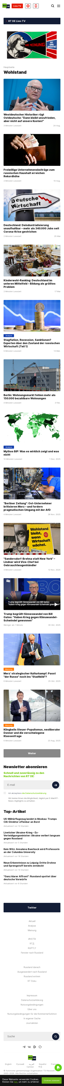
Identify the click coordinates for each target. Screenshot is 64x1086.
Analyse (32, 925)
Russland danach (32, 967)
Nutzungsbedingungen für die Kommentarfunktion (32, 1014)
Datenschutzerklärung (32, 1000)
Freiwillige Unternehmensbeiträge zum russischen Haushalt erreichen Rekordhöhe (29, 173)
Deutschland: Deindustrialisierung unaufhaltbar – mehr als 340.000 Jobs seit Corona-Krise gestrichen (31, 228)
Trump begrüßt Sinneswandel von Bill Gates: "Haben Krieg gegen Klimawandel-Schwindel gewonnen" (30, 617)
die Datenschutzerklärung (34, 793)
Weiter (32, 753)
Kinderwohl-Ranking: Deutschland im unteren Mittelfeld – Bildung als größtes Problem (30, 283)
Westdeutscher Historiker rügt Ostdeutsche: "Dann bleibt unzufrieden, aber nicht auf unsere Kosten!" (30, 117)
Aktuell (32, 921)
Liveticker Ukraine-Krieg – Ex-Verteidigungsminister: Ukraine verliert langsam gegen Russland (32, 835)
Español (42, 1064)
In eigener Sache (32, 1018)
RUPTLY (32, 948)
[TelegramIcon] (24, 1047)
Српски (30, 1067)
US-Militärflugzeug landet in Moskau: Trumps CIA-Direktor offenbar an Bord (30, 820)
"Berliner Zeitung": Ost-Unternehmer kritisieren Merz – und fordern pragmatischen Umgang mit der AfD (28, 506)
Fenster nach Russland (32, 952)
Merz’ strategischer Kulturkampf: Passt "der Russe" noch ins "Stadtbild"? (30, 675)
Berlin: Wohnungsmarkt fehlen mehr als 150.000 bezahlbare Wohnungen (30, 397)
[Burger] (59, 5)
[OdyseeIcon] (40, 1047)
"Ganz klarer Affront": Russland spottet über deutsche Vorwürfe (30, 878)
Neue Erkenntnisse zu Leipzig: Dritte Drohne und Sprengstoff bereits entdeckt (30, 864)
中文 (40, 1067)
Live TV (17, 6)
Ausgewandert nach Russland (32, 972)
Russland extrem (32, 976)
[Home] (6, 6)
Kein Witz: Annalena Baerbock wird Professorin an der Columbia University (32, 851)
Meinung (32, 930)
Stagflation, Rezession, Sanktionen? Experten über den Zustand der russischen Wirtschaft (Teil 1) (32, 343)
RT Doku (32, 981)
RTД (32, 943)
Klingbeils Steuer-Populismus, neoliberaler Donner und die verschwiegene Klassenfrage (32, 733)
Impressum (32, 995)
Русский (20, 1064)
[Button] (55, 785)
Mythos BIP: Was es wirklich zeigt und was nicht (31, 453)
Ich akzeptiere (27, 793)
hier (15, 1082)
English (8, 1064)
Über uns (32, 1009)
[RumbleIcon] (34, 1047)
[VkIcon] (29, 1047)
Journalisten (32, 1023)
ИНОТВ (32, 939)
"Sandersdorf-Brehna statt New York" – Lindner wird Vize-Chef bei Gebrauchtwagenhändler (29, 562)
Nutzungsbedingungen (32, 1004)
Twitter (32, 907)
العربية (31, 1064)
